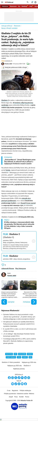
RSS (30, 357)
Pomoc (27, 397)
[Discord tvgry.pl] (22, 383)
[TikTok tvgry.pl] (15, 383)
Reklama (31, 393)
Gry (19, 6)
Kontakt (21, 397)
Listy (30, 6)
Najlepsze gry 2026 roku (29, 362)
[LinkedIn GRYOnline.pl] (25, 377)
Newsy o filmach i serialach (9, 28)
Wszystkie (9, 354)
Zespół (11, 397)
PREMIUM (5, 6)
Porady (30, 354)
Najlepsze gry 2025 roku (14, 365)
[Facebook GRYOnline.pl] (9, 377)
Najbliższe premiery (19, 369)
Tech (19, 357)
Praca (16, 397)
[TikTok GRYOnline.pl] (19, 377)
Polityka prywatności (10, 393)
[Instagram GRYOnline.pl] (12, 377)
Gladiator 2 (5, 100)
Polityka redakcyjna (25, 390)
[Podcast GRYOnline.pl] (22, 377)
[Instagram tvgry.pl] (19, 383)
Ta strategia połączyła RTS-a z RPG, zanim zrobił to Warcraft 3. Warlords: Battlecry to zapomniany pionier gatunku (19, 341)
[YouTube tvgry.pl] (12, 383)
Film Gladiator (19, 257)
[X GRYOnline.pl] (15, 377)
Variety (8, 170)
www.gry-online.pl (6, 26)
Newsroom (13, 6)
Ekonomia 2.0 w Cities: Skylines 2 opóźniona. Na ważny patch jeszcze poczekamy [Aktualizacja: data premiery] (28, 292)
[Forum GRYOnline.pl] (28, 377)
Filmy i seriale (10, 357)
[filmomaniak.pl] (6, 60)
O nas (8, 390)
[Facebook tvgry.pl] (25, 383)
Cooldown (22, 354)
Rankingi (24, 6)
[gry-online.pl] (9, 2)
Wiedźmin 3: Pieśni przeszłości (11, 362)
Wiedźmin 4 (27, 365)
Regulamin (15, 390)
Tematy (25, 357)
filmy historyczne (20, 268)
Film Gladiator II (19, 241)
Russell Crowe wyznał (28, 203)
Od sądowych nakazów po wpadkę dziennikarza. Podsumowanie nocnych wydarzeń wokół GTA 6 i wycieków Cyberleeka (19, 324)
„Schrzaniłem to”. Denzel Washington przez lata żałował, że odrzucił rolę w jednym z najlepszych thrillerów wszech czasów (19, 162)
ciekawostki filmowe (7, 268)
